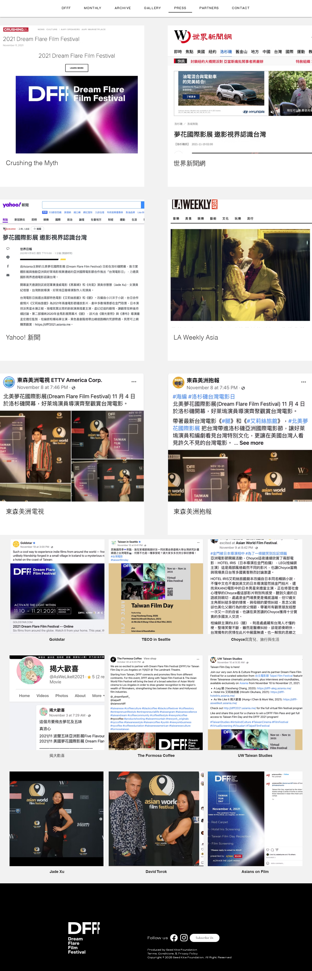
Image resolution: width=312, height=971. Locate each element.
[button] (295, 14)
